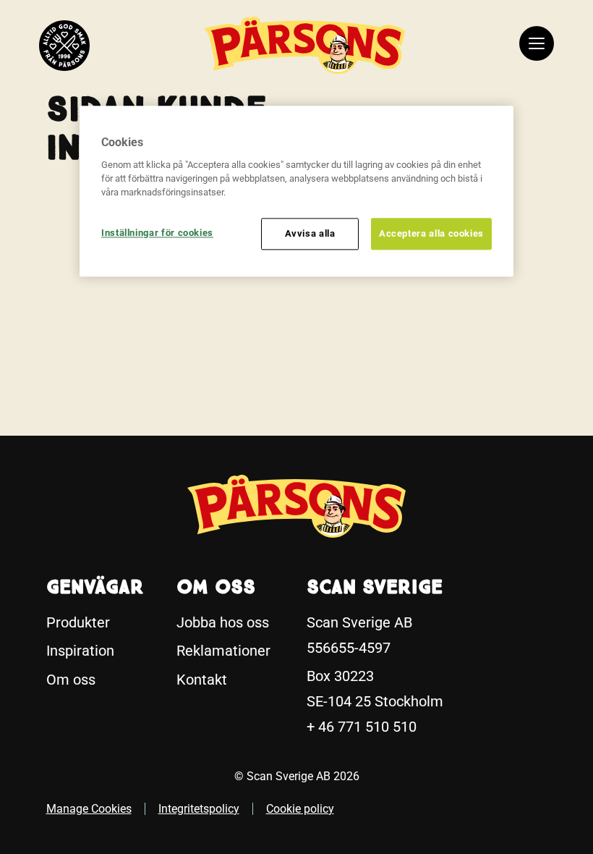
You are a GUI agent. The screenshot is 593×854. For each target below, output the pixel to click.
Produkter (78, 622)
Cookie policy (300, 809)
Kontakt (201, 679)
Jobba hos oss (222, 622)
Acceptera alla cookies (431, 233)
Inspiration (80, 650)
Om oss (70, 679)
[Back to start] (64, 45)
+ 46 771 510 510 (362, 726)
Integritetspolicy (198, 809)
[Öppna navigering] (536, 46)
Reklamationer (223, 650)
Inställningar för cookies (157, 232)
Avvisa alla (310, 233)
